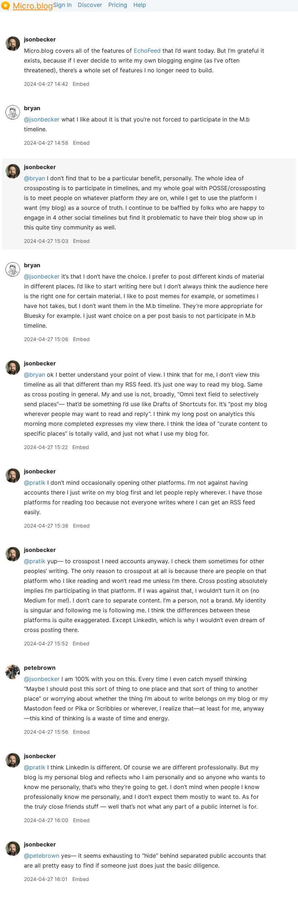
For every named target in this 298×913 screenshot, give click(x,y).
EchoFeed (147, 50)
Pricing (117, 4)
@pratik (34, 482)
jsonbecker (40, 39)
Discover (90, 4)
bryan (32, 108)
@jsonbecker (42, 119)
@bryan (34, 178)
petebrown (40, 667)
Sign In (62, 4)
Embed (81, 84)
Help (139, 4)
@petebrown (41, 855)
